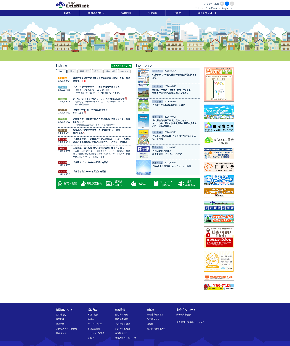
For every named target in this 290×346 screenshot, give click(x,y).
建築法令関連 (121, 319)
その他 (91, 338)
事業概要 (60, 319)
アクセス (199, 8)
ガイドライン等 (95, 324)
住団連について (96, 12)
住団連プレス (153, 319)
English (225, 8)
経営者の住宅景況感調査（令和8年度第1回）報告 (96, 130)
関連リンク (61, 333)
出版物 (177, 12)
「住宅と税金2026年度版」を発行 (89, 171)
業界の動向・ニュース (125, 338)
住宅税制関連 (121, 314)
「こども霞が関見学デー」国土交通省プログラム (96, 87)
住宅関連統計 (121, 333)
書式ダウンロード (207, 12)
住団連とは (61, 314)
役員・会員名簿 (190, 183)
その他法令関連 (122, 324)
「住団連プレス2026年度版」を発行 (90, 162)
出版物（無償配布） (156, 328)
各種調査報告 (94, 183)
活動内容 (126, 12)
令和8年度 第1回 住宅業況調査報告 (90, 109)
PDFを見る (78, 112)
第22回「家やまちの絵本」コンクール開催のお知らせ (98, 98)
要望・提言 (93, 314)
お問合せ (213, 8)
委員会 (142, 183)
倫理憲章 (60, 324)
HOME (67, 12)
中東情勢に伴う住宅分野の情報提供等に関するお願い (98, 148)
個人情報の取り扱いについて (190, 322)
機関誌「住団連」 (118, 183)
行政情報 (152, 12)
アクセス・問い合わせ (66, 328)
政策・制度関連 (122, 328)
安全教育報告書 (183, 314)
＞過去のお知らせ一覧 (121, 66)
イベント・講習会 (166, 183)
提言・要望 (70, 183)
